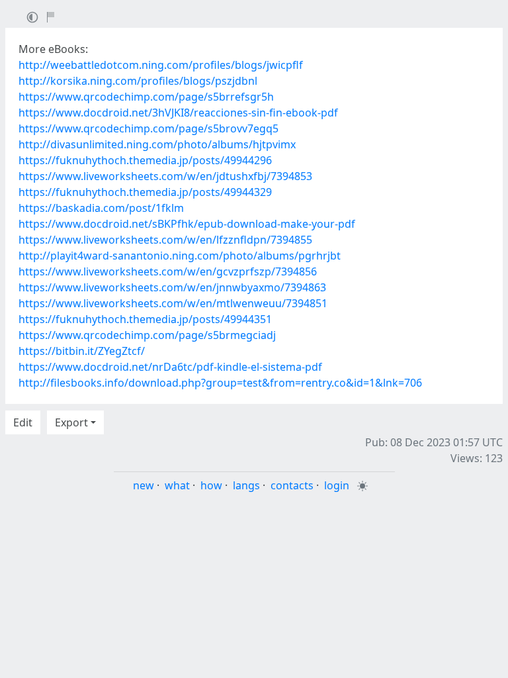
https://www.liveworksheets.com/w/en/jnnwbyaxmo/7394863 (172, 287)
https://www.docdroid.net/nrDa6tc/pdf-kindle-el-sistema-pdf (170, 367)
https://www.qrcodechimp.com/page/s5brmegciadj (147, 335)
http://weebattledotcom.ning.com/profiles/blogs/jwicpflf (161, 65)
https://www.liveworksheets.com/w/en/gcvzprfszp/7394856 (168, 271)
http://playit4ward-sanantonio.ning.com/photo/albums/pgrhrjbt (180, 255)
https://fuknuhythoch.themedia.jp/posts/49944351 (145, 319)
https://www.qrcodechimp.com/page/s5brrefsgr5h (146, 96)
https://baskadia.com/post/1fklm (101, 208)
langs (246, 485)
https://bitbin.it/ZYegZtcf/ (82, 351)
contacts (292, 485)
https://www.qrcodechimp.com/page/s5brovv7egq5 (148, 128)
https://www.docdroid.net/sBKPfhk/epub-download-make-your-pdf (187, 224)
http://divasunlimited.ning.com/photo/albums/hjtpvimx (157, 144)
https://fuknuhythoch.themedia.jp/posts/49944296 (145, 160)
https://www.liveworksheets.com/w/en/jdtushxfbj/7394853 (165, 176)
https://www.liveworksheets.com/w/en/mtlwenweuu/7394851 (173, 303)
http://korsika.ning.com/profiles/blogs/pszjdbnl (138, 80)
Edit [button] (22, 422)
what (177, 485)
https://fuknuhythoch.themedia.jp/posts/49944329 (145, 192)
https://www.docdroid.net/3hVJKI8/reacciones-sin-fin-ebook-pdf (178, 112)
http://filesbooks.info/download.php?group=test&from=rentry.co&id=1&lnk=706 (220, 382)
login (336, 485)
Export (71, 422)
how (211, 485)
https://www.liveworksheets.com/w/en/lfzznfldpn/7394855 (165, 239)
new (143, 485)
